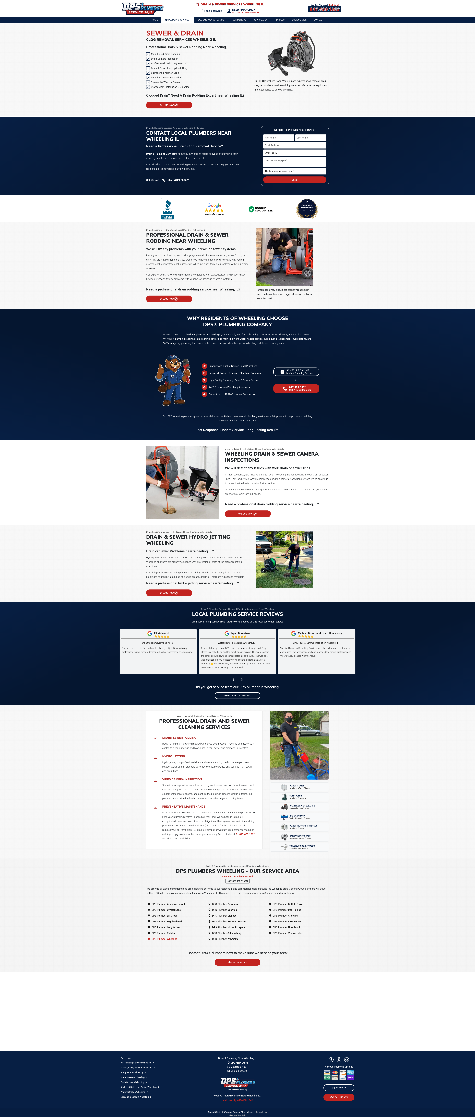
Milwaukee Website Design (237, 1115)
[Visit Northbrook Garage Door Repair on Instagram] (339, 1059)
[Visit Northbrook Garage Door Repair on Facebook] (331, 1059)
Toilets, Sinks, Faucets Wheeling (137, 1067)
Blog (282, 20)
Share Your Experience (237, 695)
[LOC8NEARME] (307, 205)
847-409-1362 (247, 834)
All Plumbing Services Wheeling (136, 1062)
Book (299, 20)
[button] (214, 209)
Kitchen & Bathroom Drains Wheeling (139, 1087)
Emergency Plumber (211, 20)
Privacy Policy (261, 1112)
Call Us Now (167, 105)
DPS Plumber (168, 904)
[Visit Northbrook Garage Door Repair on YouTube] (346, 1059)
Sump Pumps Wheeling (132, 1072)
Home (155, 20)
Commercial (239, 20)
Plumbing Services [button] (178, 20)
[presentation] (233, 679)
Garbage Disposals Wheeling (135, 1097)
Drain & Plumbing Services (307, 211)
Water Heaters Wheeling (133, 1077)
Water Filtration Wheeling (133, 1092)
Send (294, 180)
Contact (318, 20)
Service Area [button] (260, 20)
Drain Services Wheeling (133, 1082)
